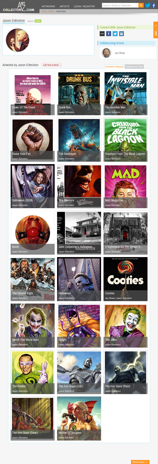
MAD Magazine (114, 200)
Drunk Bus (65, 107)
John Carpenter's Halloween (75, 247)
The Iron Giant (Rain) (117, 386)
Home (44, 11)
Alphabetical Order (134, 66)
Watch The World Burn (25, 340)
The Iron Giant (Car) (71, 386)
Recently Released (115, 66)
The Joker (111, 340)
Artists (64, 6)
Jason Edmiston (20, 112)
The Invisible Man (115, 107)
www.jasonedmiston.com (102, 33)
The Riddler (19, 386)
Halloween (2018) (22, 200)
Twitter (148, 5)
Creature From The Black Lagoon (125, 154)
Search (141, 5)
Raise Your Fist (21, 154)
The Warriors (66, 200)
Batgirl (63, 340)
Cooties (109, 293)
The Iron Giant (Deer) (25, 432)
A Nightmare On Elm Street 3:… (124, 247)
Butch (15, 247)
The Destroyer (67, 154)
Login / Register (84, 6)
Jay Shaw (109, 298)
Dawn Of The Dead (23, 107)
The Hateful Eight (22, 293)
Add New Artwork (52, 65)
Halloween (65, 293)
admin (38, 21)
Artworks (48, 6)
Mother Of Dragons (70, 432)
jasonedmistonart (121, 33)
